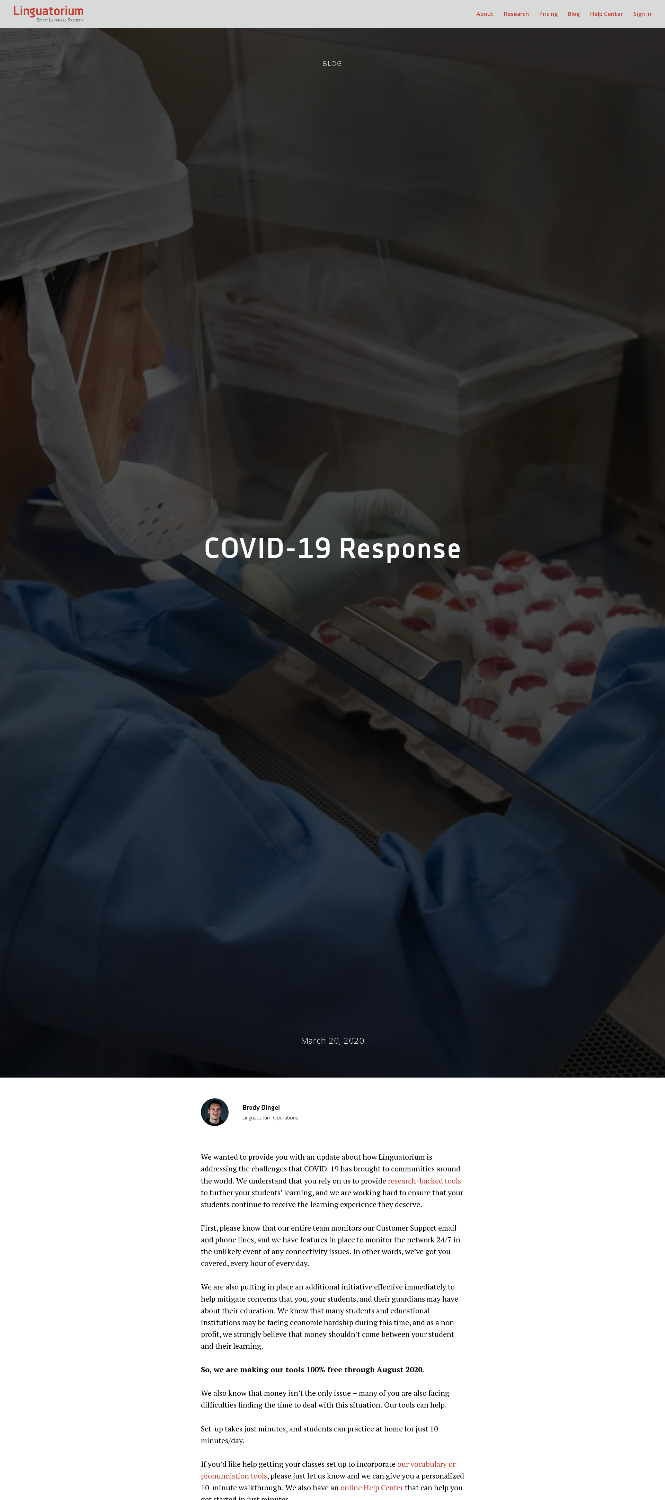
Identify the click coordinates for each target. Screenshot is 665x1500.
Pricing (548, 14)
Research (516, 14)
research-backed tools (424, 1181)
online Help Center (371, 1487)
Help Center (606, 14)
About (485, 14)
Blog (574, 14)
